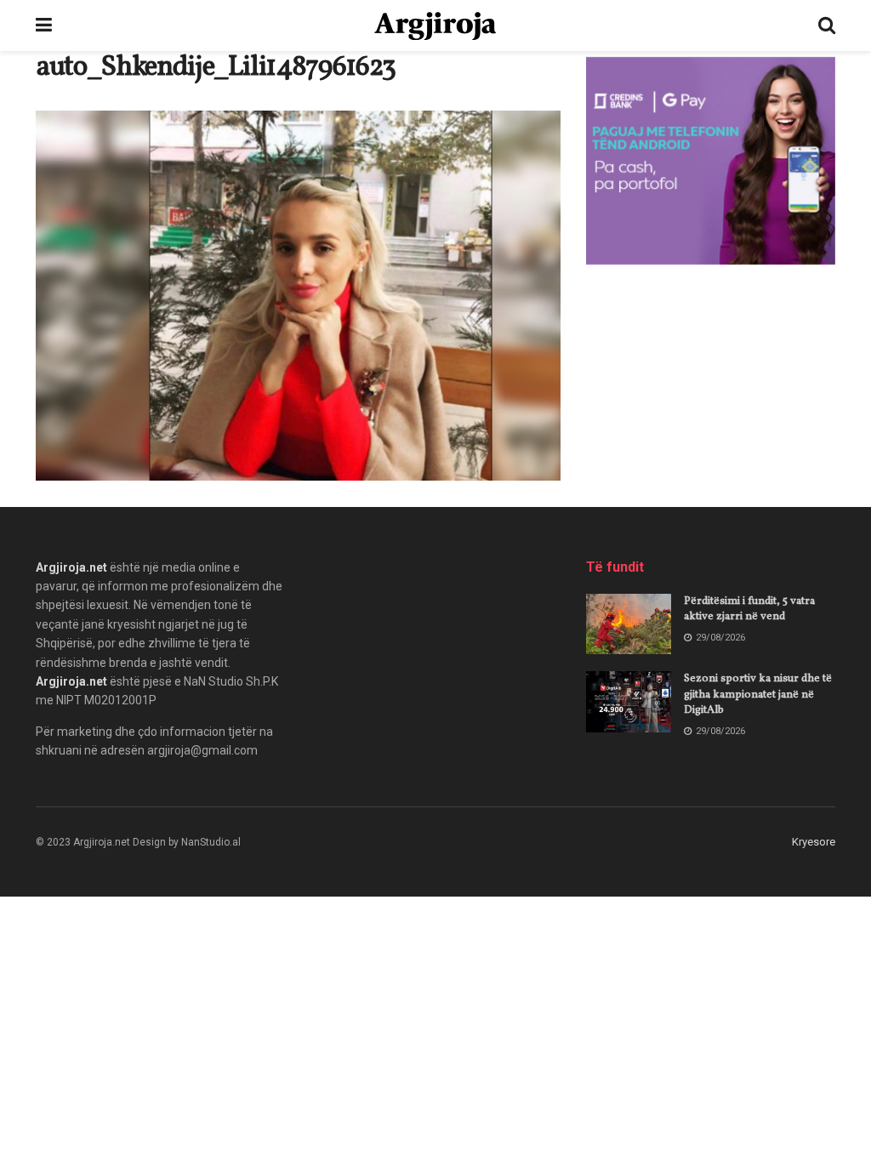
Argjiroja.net (71, 567)
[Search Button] (826, 25)
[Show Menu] (44, 25)
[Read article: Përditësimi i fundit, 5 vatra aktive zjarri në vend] (628, 624)
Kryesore (813, 841)
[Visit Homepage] (435, 26)
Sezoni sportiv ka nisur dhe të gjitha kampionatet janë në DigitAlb (758, 694)
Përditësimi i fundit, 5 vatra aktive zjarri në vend (749, 609)
